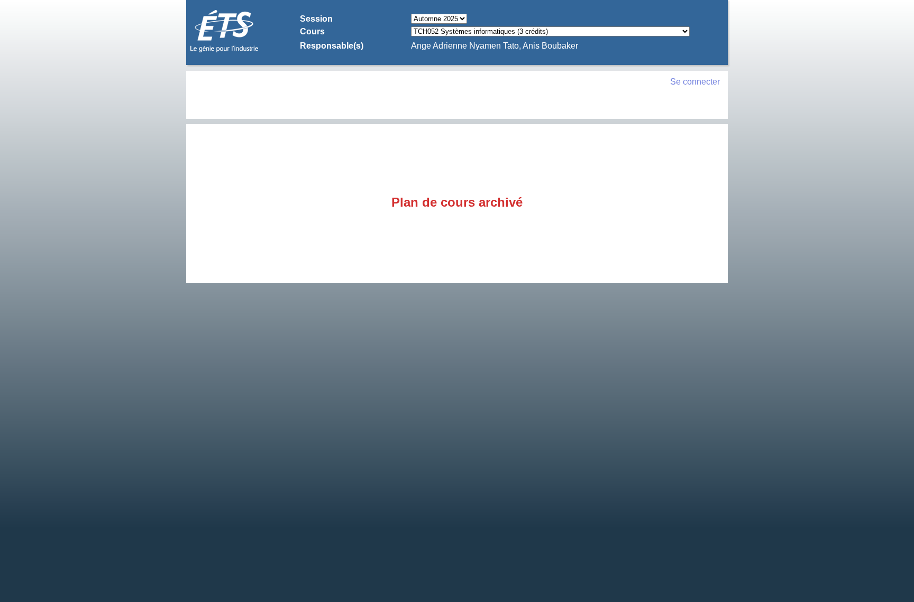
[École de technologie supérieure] (224, 50)
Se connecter (695, 81)
